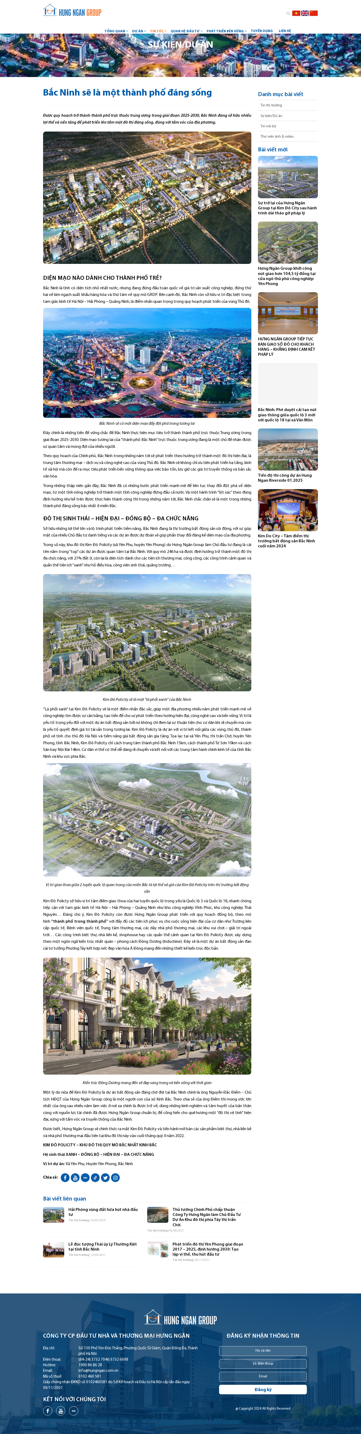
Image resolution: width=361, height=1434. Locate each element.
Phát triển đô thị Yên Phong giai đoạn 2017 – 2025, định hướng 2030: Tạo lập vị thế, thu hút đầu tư (208, 1249)
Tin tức (157, 31)
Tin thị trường (197, 55)
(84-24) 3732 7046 (93, 1360)
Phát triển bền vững (225, 31)
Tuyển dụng (262, 31)
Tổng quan (114, 31)
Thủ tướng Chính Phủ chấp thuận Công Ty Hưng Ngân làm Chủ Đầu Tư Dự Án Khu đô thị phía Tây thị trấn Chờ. (207, 1217)
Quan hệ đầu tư (185, 31)
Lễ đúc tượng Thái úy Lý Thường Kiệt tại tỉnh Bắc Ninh (102, 1247)
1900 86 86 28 (90, 1365)
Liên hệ (285, 31)
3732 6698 (119, 1360)
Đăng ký (263, 1390)
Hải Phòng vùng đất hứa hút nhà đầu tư (103, 1212)
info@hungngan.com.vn (98, 1371)
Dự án (137, 31)
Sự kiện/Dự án (271, 116)
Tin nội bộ (268, 126)
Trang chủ (161, 55)
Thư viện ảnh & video (277, 137)
